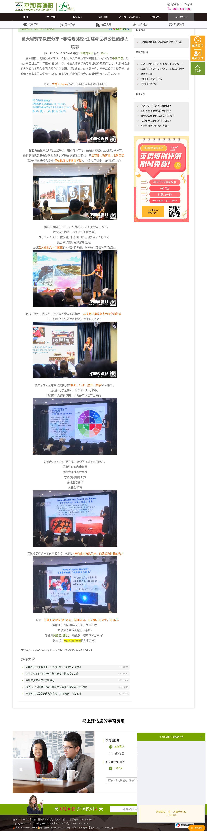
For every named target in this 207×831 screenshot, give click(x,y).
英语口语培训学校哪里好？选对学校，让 (162, 64)
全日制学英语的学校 (151, 79)
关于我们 (180, 17)
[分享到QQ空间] (121, 29)
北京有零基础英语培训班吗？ (156, 111)
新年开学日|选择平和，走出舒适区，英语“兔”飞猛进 (53, 667)
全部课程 (50, 17)
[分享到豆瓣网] (124, 29)
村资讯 (50, 29)
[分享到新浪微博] (114, 29)
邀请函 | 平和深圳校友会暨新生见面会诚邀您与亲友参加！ (57, 687)
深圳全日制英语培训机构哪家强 (157, 116)
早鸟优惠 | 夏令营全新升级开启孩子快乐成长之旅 (52, 673)
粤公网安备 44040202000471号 (55, 827)
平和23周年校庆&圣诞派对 (40, 680)
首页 (25, 17)
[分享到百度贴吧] (128, 29)
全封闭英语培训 (148, 84)
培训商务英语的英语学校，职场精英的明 (162, 69)
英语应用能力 (61, 635)
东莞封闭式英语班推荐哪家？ (156, 121)
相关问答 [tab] (140, 94)
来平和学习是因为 (128, 17)
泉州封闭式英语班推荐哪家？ (156, 106)
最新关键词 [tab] (142, 52)
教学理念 (77, 17)
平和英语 (117, 58)
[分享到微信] (117, 29)
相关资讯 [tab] (140, 30)
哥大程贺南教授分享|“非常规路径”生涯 (160, 42)
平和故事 (155, 17)
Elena (104, 53)
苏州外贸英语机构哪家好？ (155, 126)
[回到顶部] (198, 68)
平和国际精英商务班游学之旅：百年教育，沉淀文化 (54, 693)
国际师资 (103, 17)
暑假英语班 (146, 74)
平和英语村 (26, 29)
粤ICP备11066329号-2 (26, 827)
